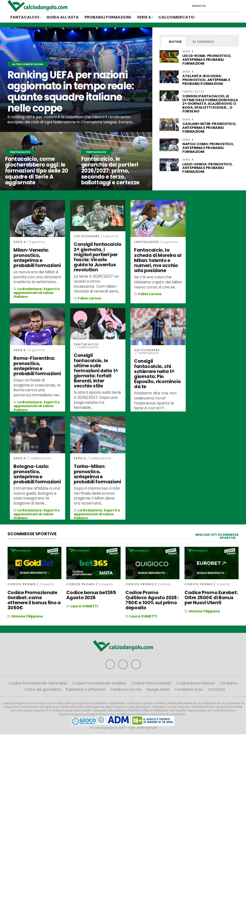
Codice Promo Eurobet (151, 683)
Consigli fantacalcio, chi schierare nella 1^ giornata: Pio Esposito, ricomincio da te (157, 374)
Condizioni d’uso (188, 689)
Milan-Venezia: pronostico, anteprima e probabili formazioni (37, 258)
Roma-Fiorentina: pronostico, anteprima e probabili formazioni (37, 366)
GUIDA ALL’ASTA (62, 17)
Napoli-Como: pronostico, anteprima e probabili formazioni (208, 148)
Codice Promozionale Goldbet (99, 683)
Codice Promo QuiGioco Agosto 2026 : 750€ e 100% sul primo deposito (152, 600)
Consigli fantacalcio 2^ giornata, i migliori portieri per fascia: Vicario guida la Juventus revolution (97, 257)
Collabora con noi (125, 689)
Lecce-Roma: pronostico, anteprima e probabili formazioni (206, 59)
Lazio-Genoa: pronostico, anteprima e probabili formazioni (207, 168)
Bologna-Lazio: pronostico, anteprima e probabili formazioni (37, 474)
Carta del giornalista (43, 689)
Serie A (144, 17)
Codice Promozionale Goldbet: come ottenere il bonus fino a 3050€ (34, 600)
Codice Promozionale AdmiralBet (38, 683)
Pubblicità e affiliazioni (85, 689)
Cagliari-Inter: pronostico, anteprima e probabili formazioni (209, 127)
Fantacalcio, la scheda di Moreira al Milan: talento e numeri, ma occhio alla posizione (157, 260)
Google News (158, 689)
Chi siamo (228, 683)
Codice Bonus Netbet (195, 683)
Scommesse (70, 28)
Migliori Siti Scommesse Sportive (217, 536)
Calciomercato (176, 17)
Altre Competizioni (31, 28)
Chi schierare (86, 236)
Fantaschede (146, 242)
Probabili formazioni (108, 17)
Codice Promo (21, 584)
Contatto (216, 689)
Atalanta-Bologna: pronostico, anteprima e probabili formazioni (206, 80)
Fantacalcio (24, 17)
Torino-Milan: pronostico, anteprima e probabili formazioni (97, 474)
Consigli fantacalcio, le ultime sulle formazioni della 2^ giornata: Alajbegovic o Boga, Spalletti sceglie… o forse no (210, 104)
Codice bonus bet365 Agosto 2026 (91, 595)
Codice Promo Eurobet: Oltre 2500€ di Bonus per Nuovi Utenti (211, 597)
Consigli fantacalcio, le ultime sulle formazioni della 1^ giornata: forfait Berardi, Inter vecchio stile (96, 370)
